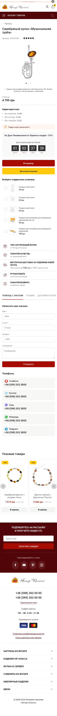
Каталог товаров (16, 15)
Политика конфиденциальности (28, 633)
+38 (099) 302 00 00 (29, 597)
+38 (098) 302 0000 (15, 396)
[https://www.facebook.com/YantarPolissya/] (15, 565)
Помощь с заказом (12, 295)
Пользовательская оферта (28, 637)
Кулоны (8, 23)
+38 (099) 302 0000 (15, 384)
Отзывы (30, 295)
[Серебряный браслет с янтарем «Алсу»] (14, 475)
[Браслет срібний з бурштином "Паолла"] (42, 475)
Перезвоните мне (28, 602)
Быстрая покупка (28, 171)
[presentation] (3, 486)
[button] (26, 83)
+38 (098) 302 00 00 (29, 593)
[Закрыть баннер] (52, 1)
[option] (13, 296)
